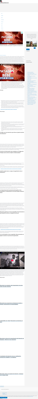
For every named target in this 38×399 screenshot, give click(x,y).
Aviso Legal (4, 393)
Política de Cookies (5, 394)
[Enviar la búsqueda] (35, 48)
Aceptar (5, 397)
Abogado (2, 15)
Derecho (1, 55)
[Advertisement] (19, 8)
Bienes (2, 17)
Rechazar (2, 397)
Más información (31, 396)
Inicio (1, 13)
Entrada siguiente (2, 386)
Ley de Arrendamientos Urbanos (30, 73)
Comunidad (2, 19)
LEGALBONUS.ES (4, 2)
